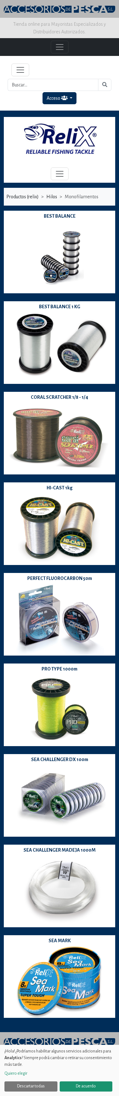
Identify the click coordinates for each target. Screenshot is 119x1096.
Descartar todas (31, 1086)
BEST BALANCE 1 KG (59, 306)
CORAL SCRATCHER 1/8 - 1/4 (59, 397)
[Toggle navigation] (20, 70)
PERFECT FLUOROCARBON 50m (59, 578)
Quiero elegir (15, 1073)
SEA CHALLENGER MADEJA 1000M (59, 850)
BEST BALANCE (60, 216)
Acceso (54, 98)
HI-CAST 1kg (60, 487)
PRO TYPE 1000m (59, 668)
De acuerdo (86, 1086)
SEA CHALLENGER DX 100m (59, 759)
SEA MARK (60, 940)
